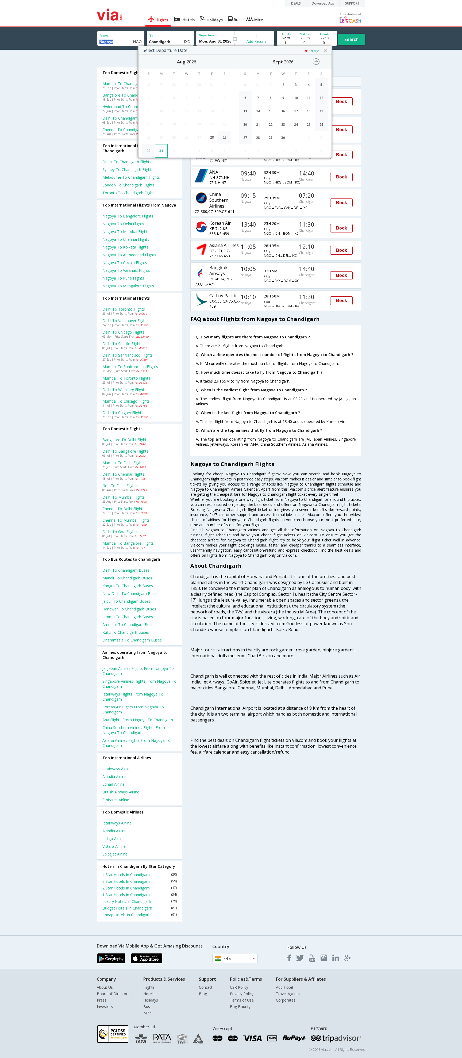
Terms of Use (242, 1000)
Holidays (150, 1000)
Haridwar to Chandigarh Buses (129, 609)
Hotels (149, 993)
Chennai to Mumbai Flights (126, 520)
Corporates (285, 1000)
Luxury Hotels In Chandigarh (139, 901)
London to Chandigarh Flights (128, 185)
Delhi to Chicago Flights (123, 332)
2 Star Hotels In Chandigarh (139, 888)
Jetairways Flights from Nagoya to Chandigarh (132, 697)
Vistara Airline (114, 846)
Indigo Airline (113, 838)
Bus (146, 1006)
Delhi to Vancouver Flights (125, 320)
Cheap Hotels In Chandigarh (139, 914)
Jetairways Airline (117, 768)
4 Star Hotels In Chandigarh (139, 874)
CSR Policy (239, 987)
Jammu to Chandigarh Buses (127, 616)
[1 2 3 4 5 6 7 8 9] (286, 43)
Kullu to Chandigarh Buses (125, 632)
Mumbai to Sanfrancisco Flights (130, 366)
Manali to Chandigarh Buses (127, 577)
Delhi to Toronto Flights (123, 309)
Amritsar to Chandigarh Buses (128, 624)
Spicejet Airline (115, 854)
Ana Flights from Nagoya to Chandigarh (137, 719)
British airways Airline (120, 792)
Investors (105, 1006)
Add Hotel (284, 987)
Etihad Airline (113, 784)
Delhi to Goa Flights (120, 531)
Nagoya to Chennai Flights (125, 239)
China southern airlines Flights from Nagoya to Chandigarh (133, 730)
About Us (105, 987)
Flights (149, 987)
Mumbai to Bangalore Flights (128, 543)
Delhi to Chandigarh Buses (125, 570)
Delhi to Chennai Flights (123, 474)
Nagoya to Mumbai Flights (125, 231)
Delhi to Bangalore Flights (125, 451)
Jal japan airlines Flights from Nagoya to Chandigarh (138, 671)
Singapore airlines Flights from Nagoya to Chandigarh (139, 684)
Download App (323, 3)
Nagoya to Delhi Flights (123, 223)
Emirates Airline (115, 799)
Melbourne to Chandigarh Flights (131, 177)
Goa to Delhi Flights (120, 485)
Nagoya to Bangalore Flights (127, 216)
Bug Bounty (240, 1006)
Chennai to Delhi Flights (123, 508)
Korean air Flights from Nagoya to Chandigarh (133, 709)
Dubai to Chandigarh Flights (126, 161)
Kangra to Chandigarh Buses (127, 585)
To (151, 35)
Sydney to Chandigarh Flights (127, 169)
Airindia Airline (114, 776)
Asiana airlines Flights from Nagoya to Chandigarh (136, 743)
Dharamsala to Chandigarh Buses (132, 640)
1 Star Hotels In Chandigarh (139, 894)
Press (101, 1000)
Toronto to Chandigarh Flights (129, 192)
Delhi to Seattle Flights (122, 343)
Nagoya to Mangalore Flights (128, 285)
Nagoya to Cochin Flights (124, 262)
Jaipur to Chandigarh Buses (126, 601)
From (104, 35)
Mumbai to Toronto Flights (126, 378)
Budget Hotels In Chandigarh (139, 908)
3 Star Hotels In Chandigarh (139, 881)
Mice (147, 1012)
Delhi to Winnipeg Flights (124, 389)
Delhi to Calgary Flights (122, 412)
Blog (203, 993)
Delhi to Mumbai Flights (123, 497)
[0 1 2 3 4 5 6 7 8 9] (305, 43)
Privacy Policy (241, 993)
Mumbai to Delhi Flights (123, 462)
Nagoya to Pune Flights (123, 278)
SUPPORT (352, 3)
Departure (206, 35)
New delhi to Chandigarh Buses (130, 593)
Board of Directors (113, 993)
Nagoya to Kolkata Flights (125, 247)
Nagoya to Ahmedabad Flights (129, 254)
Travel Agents (288, 993)
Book (341, 101)
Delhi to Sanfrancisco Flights (127, 355)
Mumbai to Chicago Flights (126, 401)
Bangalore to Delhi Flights (125, 439)
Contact (206, 987)
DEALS (296, 3)
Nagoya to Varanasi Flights (126, 270)
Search (351, 39)
